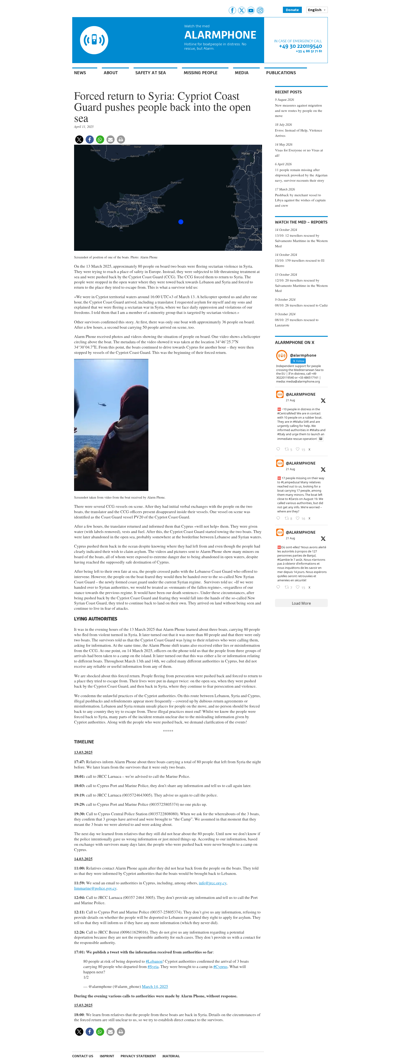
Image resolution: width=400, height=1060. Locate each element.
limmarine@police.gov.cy (95, 888)
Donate (292, 10)
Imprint (107, 1056)
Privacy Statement (138, 1056)
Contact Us (82, 1056)
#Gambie (283, 560)
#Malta (298, 422)
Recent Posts (288, 92)
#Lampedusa (290, 482)
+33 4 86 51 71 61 (309, 51)
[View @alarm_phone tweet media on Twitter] (320, 438)
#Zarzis (293, 499)
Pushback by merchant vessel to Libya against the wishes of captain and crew (300, 200)
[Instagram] (260, 10)
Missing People (201, 72)
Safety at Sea (150, 72)
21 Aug (290, 400)
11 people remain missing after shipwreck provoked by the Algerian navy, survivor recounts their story (301, 175)
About (111, 72)
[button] (79, 139)
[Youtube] (251, 10)
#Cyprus (220, 966)
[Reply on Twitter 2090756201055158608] (279, 518)
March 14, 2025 (155, 986)
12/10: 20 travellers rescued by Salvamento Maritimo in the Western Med (301, 285)
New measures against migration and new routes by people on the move (298, 110)
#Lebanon (154, 961)
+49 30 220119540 (300, 46)
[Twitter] (241, 10)
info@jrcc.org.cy (212, 882)
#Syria (153, 966)
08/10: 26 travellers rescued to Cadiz (301, 305)
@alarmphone (301, 394)
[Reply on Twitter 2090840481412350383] (279, 449)
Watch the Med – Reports (301, 222)
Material (171, 1056)
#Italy (281, 434)
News (80, 72)
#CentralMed (286, 413)
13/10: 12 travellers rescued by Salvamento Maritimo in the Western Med (301, 240)
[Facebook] (232, 10)
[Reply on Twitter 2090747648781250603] (279, 587)
